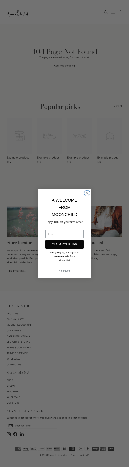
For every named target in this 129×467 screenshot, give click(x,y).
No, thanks (65, 270)
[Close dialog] (87, 193)
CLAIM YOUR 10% (64, 244)
